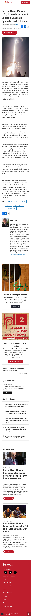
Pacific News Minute (12, 201)
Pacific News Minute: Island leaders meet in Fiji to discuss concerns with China (15, 527)
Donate (26, 2)
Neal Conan (14, 220)
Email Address (7, 375)
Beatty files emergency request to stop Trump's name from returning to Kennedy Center (16, 420)
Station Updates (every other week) (13, 382)
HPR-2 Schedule (7, 586)
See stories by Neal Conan (18, 254)
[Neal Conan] (5, 222)
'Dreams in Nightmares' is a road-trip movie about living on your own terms (15, 412)
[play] (2, 614)
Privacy (5, 596)
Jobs (4, 599)
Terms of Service (7, 592)
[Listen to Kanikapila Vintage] (15, 277)
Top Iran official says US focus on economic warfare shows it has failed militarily (15, 429)
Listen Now (15, 306)
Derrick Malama (6, 482)
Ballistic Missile (11, 208)
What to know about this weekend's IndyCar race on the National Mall (15, 437)
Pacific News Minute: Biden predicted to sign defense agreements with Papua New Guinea (15, 474)
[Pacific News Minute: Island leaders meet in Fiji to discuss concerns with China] (14, 511)
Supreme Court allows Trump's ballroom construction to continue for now (16, 405)
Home (4, 579)
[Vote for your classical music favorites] (15, 326)
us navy (9, 205)
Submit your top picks (15, 361)
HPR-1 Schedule (7, 582)
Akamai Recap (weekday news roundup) (14, 386)
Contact (5, 589)
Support (5, 603)
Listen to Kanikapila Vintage (15, 295)
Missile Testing (18, 205)
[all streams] (29, 614)
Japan (23, 201)
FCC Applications (7, 606)
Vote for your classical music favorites (15, 345)
